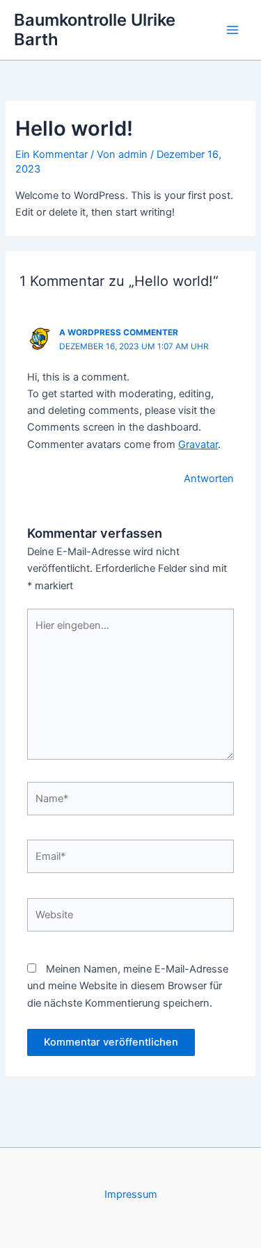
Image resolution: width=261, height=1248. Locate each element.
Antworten (209, 478)
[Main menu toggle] (232, 30)
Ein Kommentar (51, 154)
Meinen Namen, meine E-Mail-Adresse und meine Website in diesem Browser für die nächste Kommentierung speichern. (127, 986)
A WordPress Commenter (118, 332)
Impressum (130, 1194)
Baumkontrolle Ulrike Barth (94, 29)
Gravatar (198, 444)
